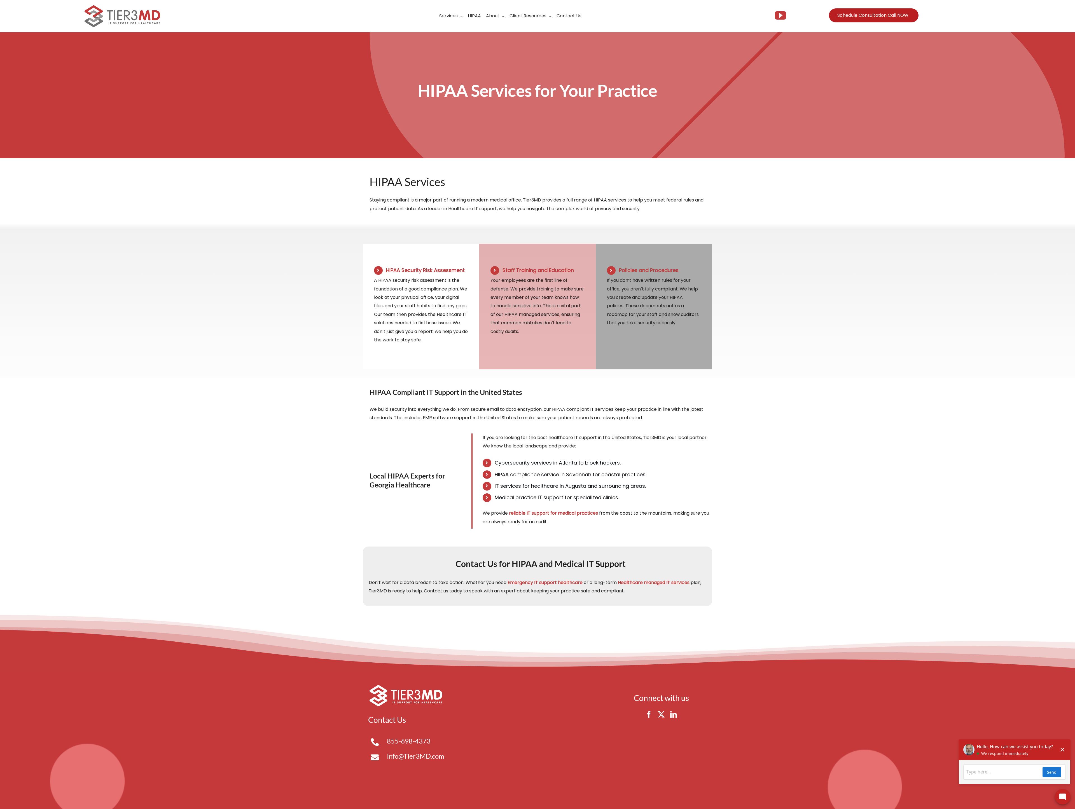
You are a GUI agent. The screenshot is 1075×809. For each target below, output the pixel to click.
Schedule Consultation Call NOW (872, 15)
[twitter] (661, 714)
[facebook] (649, 714)
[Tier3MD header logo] (122, 7)
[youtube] (780, 15)
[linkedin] (673, 714)
